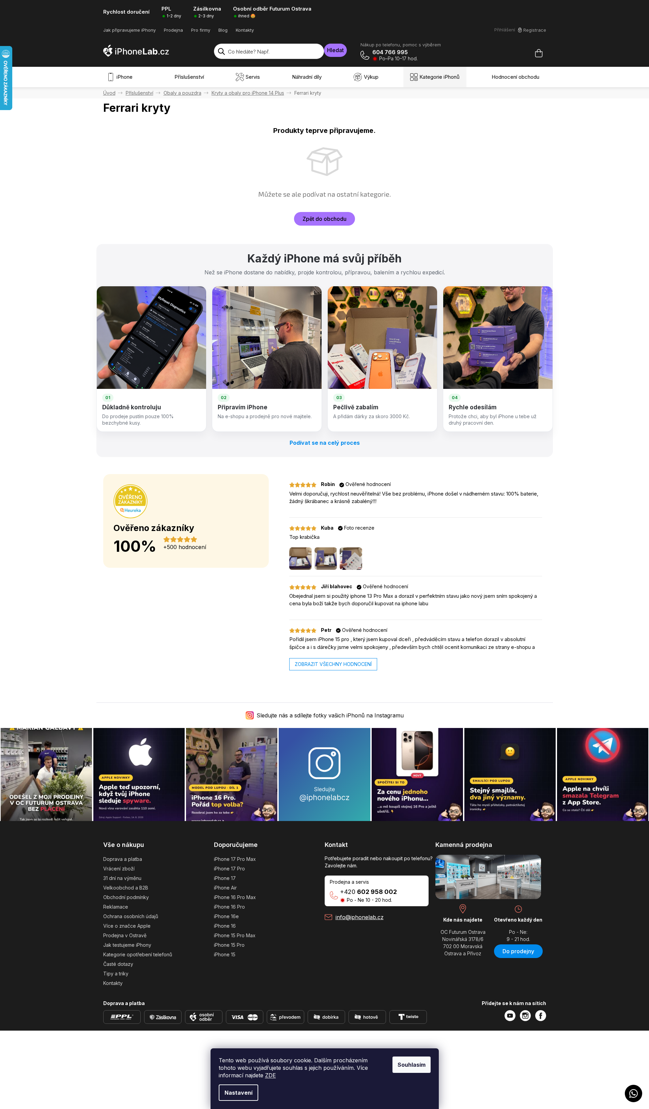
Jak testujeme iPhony (127, 945)
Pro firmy (200, 30)
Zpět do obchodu (324, 218)
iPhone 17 (225, 878)
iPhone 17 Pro (229, 868)
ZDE (270, 1075)
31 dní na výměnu (122, 878)
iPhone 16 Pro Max (235, 897)
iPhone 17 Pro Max (235, 859)
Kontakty (245, 30)
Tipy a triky (115, 973)
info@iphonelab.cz (360, 917)
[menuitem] (121, 77)
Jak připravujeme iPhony (129, 30)
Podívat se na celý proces (325, 442)
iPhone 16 (225, 926)
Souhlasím (412, 1064)
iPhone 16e (226, 916)
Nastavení (238, 1092)
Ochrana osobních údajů (130, 916)
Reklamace (115, 907)
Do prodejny (518, 951)
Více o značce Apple (127, 926)
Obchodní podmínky (126, 897)
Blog (223, 30)
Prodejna (173, 30)
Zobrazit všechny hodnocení (333, 664)
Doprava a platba (122, 859)
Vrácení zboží (119, 868)
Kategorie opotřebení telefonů (137, 954)
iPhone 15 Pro (229, 945)
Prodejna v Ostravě (124, 935)
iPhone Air (225, 888)
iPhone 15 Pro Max (235, 935)
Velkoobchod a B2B (125, 888)
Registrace (534, 30)
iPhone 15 (224, 954)
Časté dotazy (118, 964)
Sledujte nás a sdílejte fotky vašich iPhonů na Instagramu (330, 715)
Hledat (335, 50)
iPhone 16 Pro (229, 907)
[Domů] (109, 92)
